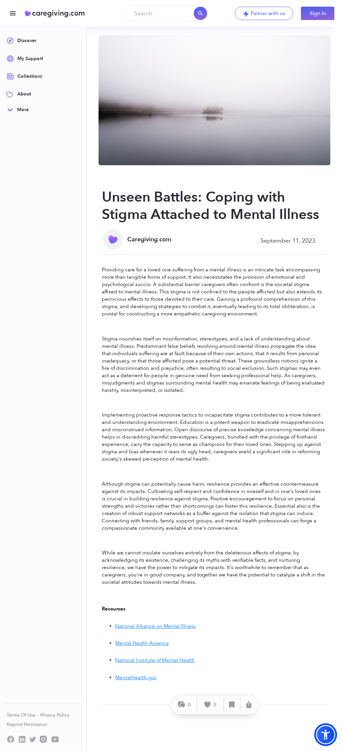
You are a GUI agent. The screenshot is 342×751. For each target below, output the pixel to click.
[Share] (248, 704)
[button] (325, 734)
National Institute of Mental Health (155, 660)
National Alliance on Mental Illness (155, 626)
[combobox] (166, 13)
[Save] (232, 704)
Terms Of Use (22, 715)
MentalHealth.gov (135, 677)
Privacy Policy (54, 715)
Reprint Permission (27, 724)
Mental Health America (142, 643)
